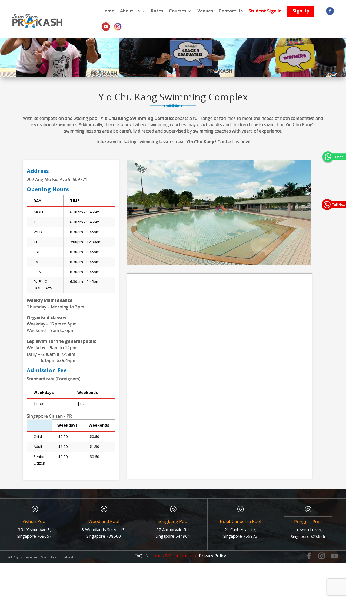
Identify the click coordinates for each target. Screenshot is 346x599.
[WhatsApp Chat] (334, 156)
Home (107, 11)
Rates (157, 11)
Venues (205, 11)
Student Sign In (265, 11)
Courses (177, 11)
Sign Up (301, 12)
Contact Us (231, 11)
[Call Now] (334, 204)
